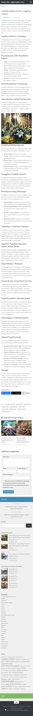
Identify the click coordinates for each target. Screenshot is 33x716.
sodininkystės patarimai (19, 681)
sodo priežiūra (6, 686)
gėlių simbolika (5, 406)
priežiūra (4, 679)
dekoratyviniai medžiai (6, 668)
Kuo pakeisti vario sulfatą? (8, 615)
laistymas (16, 675)
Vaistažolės (4, 646)
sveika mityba (22, 686)
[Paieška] (29, 526)
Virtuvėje (3, 648)
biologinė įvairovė (25, 659)
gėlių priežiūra (4, 672)
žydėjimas (22, 688)
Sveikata (3, 631)
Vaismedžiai (4, 644)
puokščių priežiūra (6, 411)
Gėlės (3, 6)
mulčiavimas (23, 675)
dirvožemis (13, 670)
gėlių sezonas (27, 404)
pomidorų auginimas (14, 677)
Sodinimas (4, 629)
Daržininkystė (9, 661)
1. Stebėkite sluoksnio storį (8, 596)
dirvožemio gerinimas (5, 670)
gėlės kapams (19, 404)
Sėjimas (3, 625)
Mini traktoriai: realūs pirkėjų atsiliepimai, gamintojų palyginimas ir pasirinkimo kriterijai (19, 546)
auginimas (18, 659)
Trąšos (3, 633)
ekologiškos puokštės (10, 404)
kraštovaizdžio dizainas (7, 675)
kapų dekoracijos (13, 406)
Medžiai (3, 617)
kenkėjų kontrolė (17, 672)
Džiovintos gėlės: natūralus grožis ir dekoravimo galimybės (22, 440)
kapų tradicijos (13, 409)
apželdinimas (4, 657)
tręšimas (4, 689)
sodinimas (15, 679)
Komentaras (6, 457)
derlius (23, 668)
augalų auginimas (19, 657)
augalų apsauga (11, 657)
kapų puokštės (5, 409)
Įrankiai (3, 611)
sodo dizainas (15, 684)
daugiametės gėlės (25, 661)
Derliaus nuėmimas (16, 668)
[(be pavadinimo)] (4, 571)
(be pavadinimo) (13, 569)
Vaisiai (3, 639)
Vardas (5, 468)
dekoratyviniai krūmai (25, 666)
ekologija (19, 670)
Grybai (3, 609)
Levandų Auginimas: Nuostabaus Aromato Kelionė (7, 440)
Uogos (3, 637)
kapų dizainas (22, 406)
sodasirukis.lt (6, 17)
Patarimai (3, 619)
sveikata (28, 686)
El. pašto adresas (22, 468)
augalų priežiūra (8, 659)
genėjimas (25, 670)
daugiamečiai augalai (7, 663)
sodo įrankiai (15, 686)
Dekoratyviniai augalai (7, 602)
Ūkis (2, 635)
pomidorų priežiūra (23, 677)
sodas (9, 679)
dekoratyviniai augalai (10, 666)
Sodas (2, 627)
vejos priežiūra (16, 688)
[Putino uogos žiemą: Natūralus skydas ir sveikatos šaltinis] (4, 556)
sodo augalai (5, 684)
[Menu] (31, 2)
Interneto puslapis (7, 474)
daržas (2, 661)
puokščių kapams (21, 409)
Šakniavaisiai (4, 623)
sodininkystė (7, 681)
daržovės (17, 661)
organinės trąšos (5, 677)
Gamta (3, 605)
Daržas (3, 598)
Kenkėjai (3, 613)
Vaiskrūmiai (4, 642)
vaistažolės (10, 688)
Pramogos (4, 621)
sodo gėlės (24, 684)
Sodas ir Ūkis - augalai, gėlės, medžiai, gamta (13, 2)
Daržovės (3, 600)
